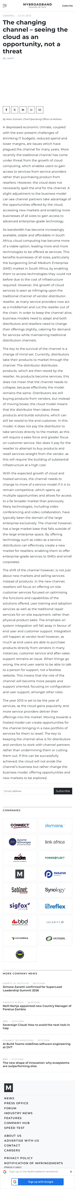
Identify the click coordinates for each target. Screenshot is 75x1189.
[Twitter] (14, 109)
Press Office (16, 1103)
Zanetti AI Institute (16, 983)
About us (13, 1135)
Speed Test (14, 1128)
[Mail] (39, 109)
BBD (5, 1021)
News (9, 1098)
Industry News (18, 1113)
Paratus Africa (13, 1002)
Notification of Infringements (33, 1163)
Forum (10, 1108)
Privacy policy (18, 1158)
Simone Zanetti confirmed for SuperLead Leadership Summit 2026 (32, 988)
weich (10, 58)
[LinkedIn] (23, 109)
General (9, 15)
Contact (12, 1145)
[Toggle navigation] (4, 5)
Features (13, 1118)
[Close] (71, 1172)
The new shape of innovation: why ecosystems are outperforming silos (36, 1064)
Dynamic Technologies (18, 1040)
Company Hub (17, 1123)
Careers (12, 1150)
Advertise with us (21, 1140)
